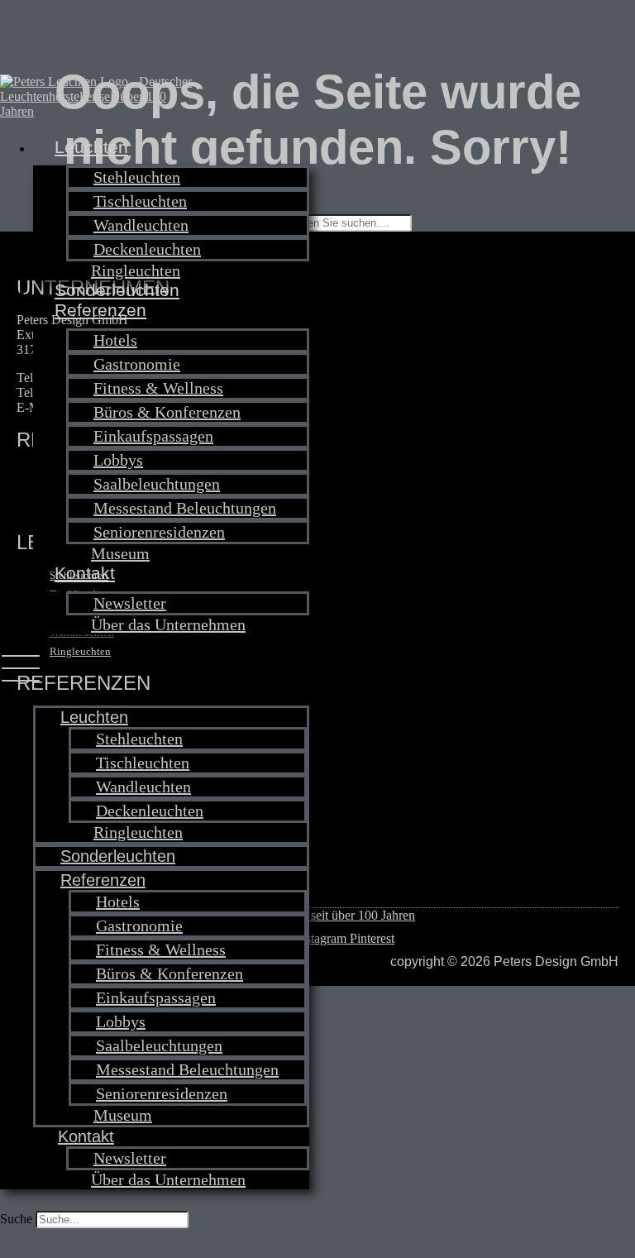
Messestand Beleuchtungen (184, 508)
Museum (120, 553)
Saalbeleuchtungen (156, 484)
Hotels (115, 340)
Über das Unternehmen (168, 624)
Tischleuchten (140, 201)
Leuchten (91, 146)
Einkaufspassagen (153, 436)
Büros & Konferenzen (167, 412)
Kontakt (85, 572)
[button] (154, 670)
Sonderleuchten (117, 289)
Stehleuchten (136, 177)
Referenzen (100, 309)
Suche (16, 1219)
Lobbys (118, 460)
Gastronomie (136, 364)
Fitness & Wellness (158, 388)
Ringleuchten (135, 270)
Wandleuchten (141, 225)
